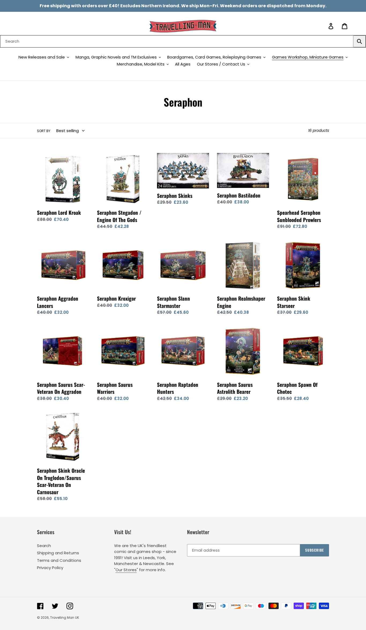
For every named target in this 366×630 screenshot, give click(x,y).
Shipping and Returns (58, 553)
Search (44, 545)
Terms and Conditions (59, 560)
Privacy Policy (50, 567)
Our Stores (126, 570)
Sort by (43, 131)
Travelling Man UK (64, 617)
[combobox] (183, 41)
